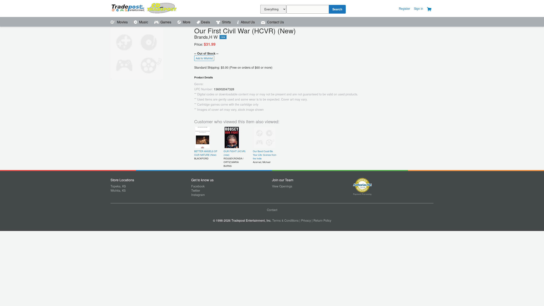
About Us (248, 22)
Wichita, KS (118, 190)
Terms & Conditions (285, 220)
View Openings (282, 186)
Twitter (195, 190)
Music (143, 22)
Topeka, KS (118, 186)
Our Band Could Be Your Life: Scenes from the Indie (264, 154)
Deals (206, 22)
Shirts (226, 22)
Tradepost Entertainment (150, 8)
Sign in (418, 8)
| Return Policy (321, 220)
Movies (122, 22)
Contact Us (275, 22)
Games (166, 22)
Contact (272, 210)
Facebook (198, 186)
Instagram (198, 195)
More (186, 22)
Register (404, 8)
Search (337, 9)
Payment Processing (362, 194)
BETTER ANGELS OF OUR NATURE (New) (205, 152)
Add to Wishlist (204, 58)
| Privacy (305, 220)
